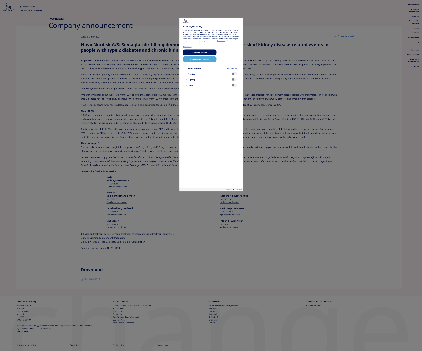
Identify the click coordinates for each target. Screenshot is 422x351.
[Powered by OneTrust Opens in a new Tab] (233, 189)
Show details (187, 47)
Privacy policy (221, 41)
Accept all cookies (199, 52)
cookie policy (195, 43)
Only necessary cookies (199, 59)
